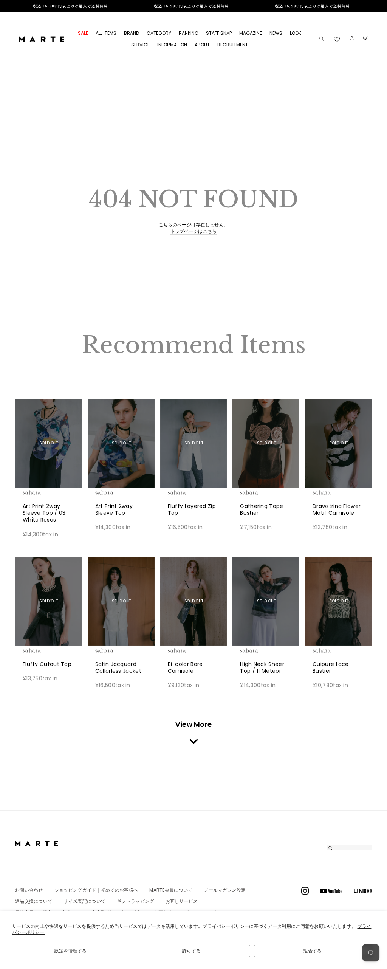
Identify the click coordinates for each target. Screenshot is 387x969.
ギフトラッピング (135, 901)
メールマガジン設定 (225, 890)
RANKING (188, 33)
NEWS (275, 33)
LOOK (295, 33)
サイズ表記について (84, 901)
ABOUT (202, 45)
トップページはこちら (193, 231)
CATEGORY (159, 33)
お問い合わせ (29, 890)
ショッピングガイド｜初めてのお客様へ (96, 890)
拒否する (312, 950)
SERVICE (140, 45)
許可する (191, 950)
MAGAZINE (250, 33)
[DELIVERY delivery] (193, 6)
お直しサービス (182, 901)
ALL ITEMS (106, 33)
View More (193, 724)
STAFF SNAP (219, 33)
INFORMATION (172, 45)
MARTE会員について (170, 890)
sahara (43, 492)
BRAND (131, 33)
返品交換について (33, 901)
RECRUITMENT (232, 45)
